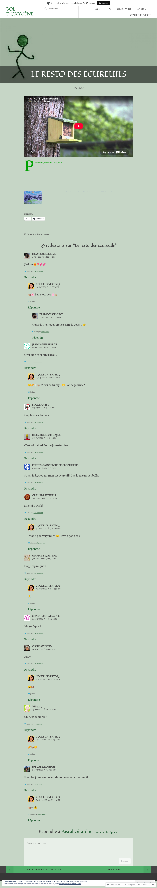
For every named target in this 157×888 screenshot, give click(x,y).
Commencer (103, 3)
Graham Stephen (44, 495)
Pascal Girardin (76, 832)
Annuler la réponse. (107, 832)
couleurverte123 (48, 284)
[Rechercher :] (59, 8)
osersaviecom (42, 646)
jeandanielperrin (44, 344)
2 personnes (38, 422)
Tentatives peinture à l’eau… (45, 869)
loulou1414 (40, 405)
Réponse (124, 861)
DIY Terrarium (112, 869)
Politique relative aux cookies (70, 884)
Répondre (30, 277)
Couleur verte (140, 15)
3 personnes (38, 271)
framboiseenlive (44, 254)
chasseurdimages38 (46, 616)
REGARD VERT (142, 9)
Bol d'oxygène (19, 11)
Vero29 (37, 706)
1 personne (45, 332)
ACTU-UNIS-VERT (120, 9)
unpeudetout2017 (44, 555)
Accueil (100, 9)
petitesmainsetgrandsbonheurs (55, 465)
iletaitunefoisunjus (46, 435)
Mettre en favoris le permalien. (37, 234)
